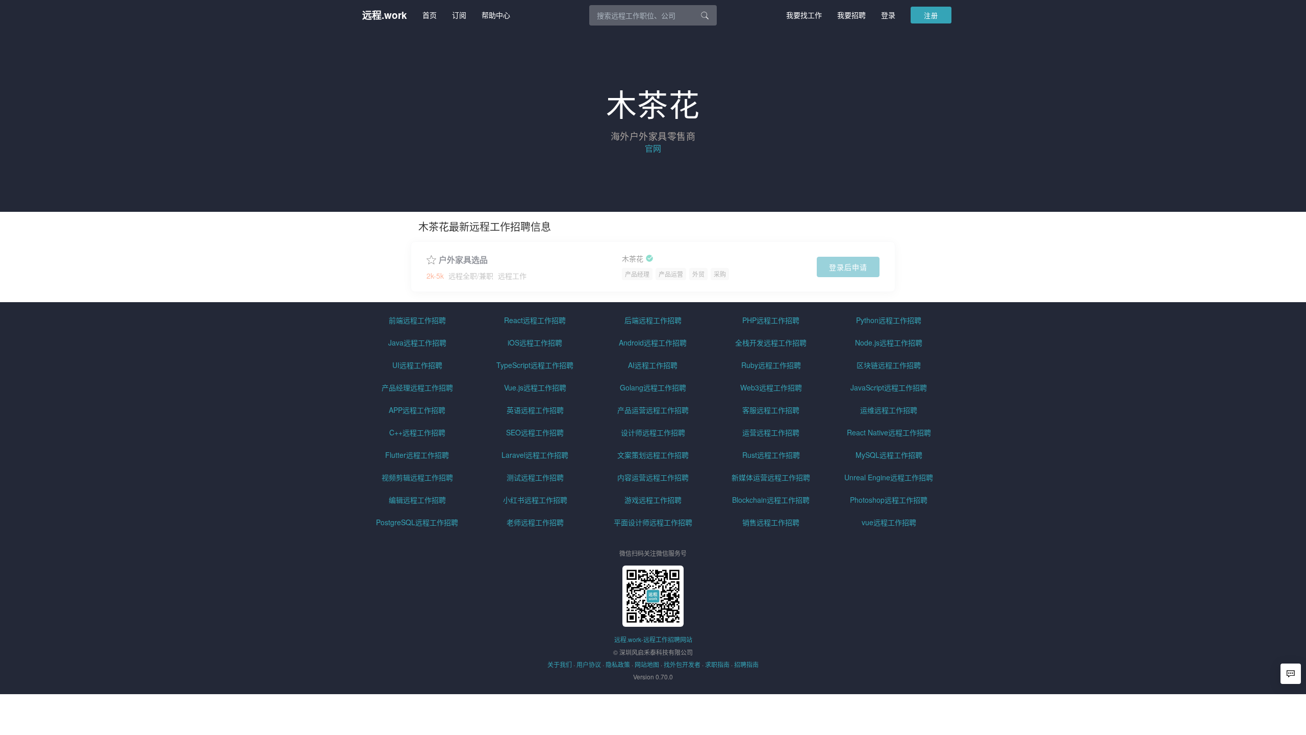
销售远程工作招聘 (770, 522)
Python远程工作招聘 (888, 320)
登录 (888, 15)
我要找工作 (804, 15)
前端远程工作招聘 (417, 320)
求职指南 (717, 664)
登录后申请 (848, 267)
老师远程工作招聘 (535, 522)
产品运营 (671, 274)
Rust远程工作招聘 (771, 455)
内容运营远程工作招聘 (653, 477)
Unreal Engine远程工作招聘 (888, 477)
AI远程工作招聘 (652, 365)
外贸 (698, 274)
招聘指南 (746, 664)
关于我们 (559, 664)
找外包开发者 (682, 664)
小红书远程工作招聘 (535, 500)
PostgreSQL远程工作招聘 (417, 522)
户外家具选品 (463, 259)
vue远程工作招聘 (889, 522)
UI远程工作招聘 (417, 365)
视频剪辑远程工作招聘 (417, 477)
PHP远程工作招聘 (770, 320)
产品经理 (637, 274)
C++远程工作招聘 (417, 432)
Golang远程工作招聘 (653, 387)
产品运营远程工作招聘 (653, 410)
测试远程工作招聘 (535, 477)
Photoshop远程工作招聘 (888, 500)
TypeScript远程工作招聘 (534, 365)
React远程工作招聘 (535, 320)
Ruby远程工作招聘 (771, 365)
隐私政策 (618, 664)
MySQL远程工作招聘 (889, 455)
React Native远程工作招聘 (889, 432)
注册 (931, 15)
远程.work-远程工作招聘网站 (653, 639)
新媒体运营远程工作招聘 (771, 477)
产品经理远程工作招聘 (417, 387)
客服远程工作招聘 (770, 410)
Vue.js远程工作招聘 (535, 387)
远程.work (384, 15)
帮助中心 (496, 15)
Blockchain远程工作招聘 (771, 500)
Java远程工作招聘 (417, 342)
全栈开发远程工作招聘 (771, 342)
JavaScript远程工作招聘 (888, 387)
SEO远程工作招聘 (535, 432)
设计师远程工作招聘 (653, 432)
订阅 (459, 15)
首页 (429, 15)
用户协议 (588, 664)
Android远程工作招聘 (653, 342)
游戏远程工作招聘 (653, 500)
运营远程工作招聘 (770, 432)
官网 (653, 148)
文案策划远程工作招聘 (653, 455)
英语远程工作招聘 (535, 410)
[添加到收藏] (431, 258)
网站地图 (647, 664)
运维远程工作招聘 (888, 410)
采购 (720, 274)
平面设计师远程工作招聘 (653, 522)
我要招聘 (851, 15)
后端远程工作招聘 (653, 320)
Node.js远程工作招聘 (888, 342)
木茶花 (632, 259)
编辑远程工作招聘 (417, 500)
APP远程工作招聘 (417, 410)
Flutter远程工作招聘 (417, 455)
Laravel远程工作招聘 (534, 455)
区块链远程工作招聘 (889, 365)
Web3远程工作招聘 (771, 387)
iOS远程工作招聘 (535, 342)
